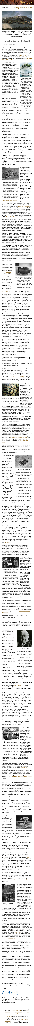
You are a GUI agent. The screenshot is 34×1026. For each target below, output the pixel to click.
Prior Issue (26, 7)
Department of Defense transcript (22, 879)
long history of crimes (11, 216)
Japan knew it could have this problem (22, 776)
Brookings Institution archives (10, 200)
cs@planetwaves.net (16, 1010)
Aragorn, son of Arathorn (8, 291)
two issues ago (18, 685)
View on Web (18, 7)
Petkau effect (7, 542)
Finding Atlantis (22, 55)
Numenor (8, 272)
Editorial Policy (18, 1012)
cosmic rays (11, 938)
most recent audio (6, 377)
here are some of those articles (17, 376)
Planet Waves (9, 1016)
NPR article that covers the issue (18, 437)
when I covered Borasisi (24, 206)
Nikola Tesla (18, 932)
